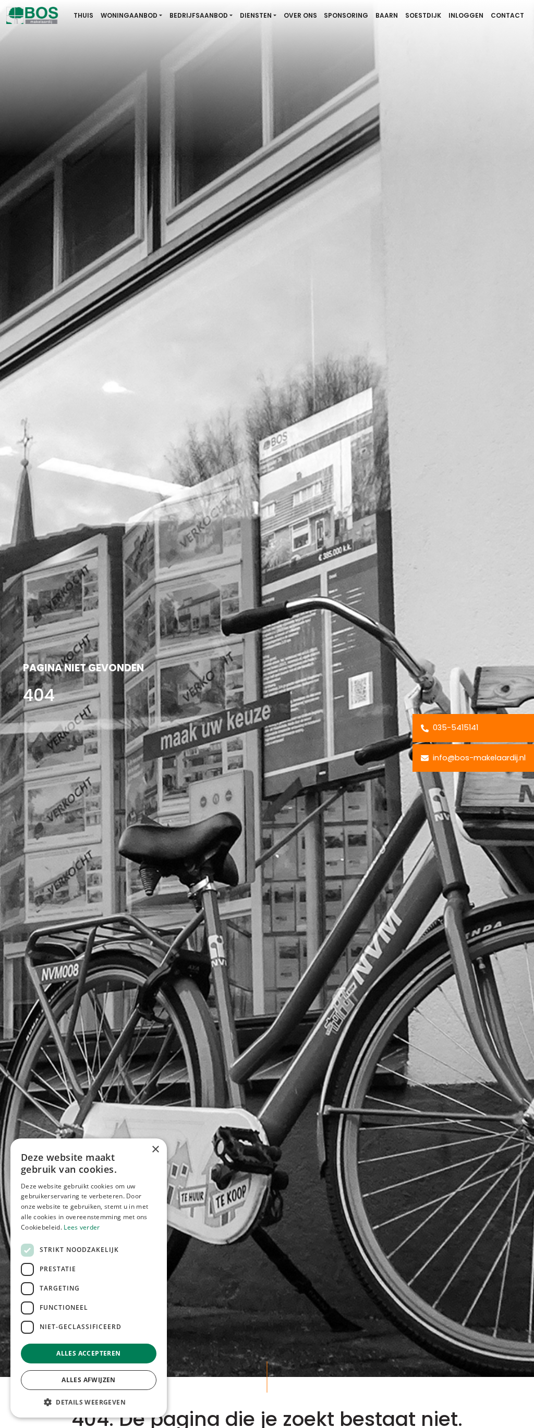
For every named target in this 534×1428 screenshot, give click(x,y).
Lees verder (82, 1227)
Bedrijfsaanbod (198, 15)
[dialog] (88, 1278)
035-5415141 (454, 727)
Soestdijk (423, 15)
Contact (507, 15)
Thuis (83, 15)
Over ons (300, 15)
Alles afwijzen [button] (89, 1379)
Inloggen (465, 15)
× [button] (155, 1150)
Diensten (256, 15)
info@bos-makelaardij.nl (478, 758)
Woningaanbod (129, 15)
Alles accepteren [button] (88, 1353)
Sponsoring (346, 15)
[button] (88, 1402)
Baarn (386, 15)
